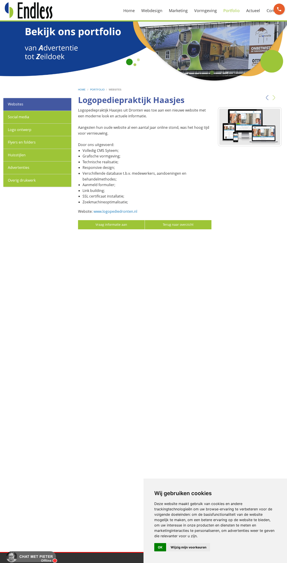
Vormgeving (205, 10)
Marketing (178, 10)
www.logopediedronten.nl (115, 211)
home (82, 89)
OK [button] (160, 547)
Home (129, 10)
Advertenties (18, 167)
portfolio (97, 89)
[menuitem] (132, 10)
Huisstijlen (17, 155)
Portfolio (231, 10)
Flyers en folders (22, 142)
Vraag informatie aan (111, 224)
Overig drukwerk (22, 180)
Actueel (253, 10)
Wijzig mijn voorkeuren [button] (189, 547)
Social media (18, 116)
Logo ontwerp (19, 129)
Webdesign (151, 10)
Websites (15, 104)
